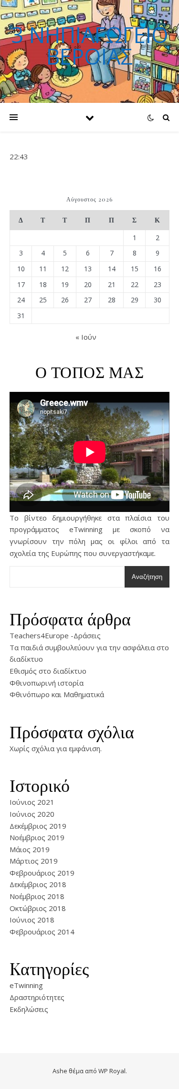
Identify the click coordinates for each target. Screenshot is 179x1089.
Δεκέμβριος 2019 (38, 826)
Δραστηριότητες (37, 997)
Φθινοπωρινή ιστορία (47, 683)
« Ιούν (85, 337)
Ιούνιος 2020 (32, 814)
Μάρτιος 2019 (34, 861)
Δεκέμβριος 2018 (38, 884)
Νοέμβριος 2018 (37, 896)
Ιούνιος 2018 (32, 919)
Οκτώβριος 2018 (38, 908)
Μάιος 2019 (30, 849)
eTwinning (26, 985)
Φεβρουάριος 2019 (42, 873)
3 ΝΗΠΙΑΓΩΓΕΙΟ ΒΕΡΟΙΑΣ (89, 45)
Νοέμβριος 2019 (37, 837)
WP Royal (112, 1071)
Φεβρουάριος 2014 (42, 931)
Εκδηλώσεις (29, 1009)
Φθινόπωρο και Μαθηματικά (57, 694)
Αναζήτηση (147, 576)
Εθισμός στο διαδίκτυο (48, 671)
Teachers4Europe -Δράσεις (55, 635)
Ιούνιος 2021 (32, 802)
